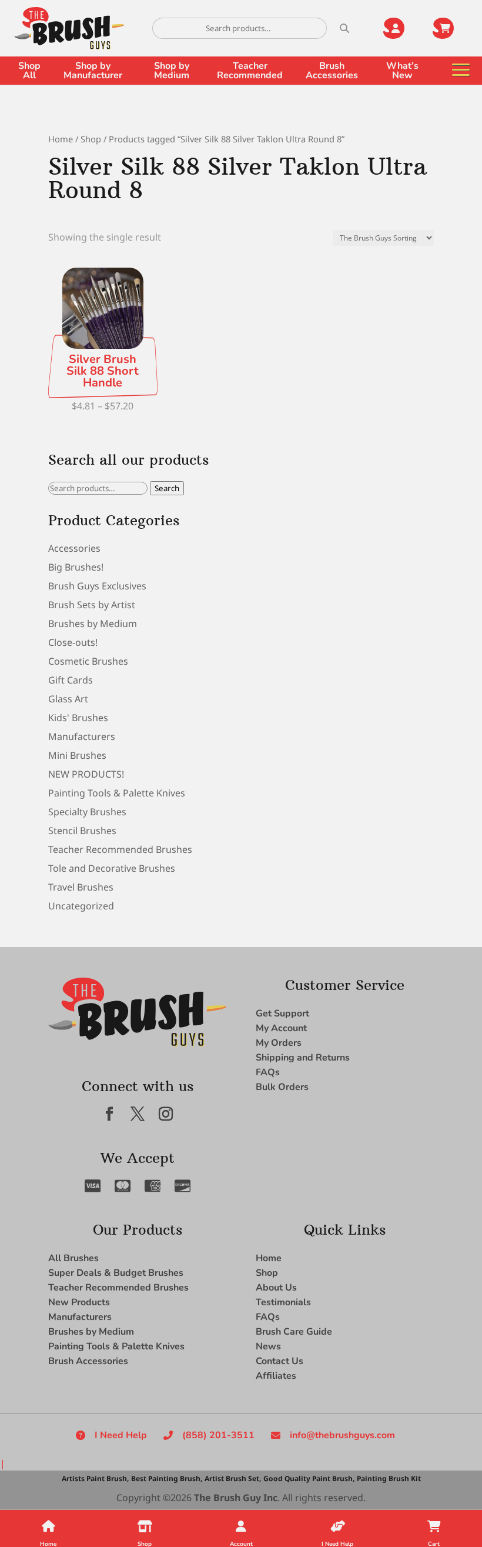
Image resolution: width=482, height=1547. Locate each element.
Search (167, 488)
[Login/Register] (401, 28)
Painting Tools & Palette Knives (116, 792)
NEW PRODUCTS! (86, 774)
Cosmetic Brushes (88, 661)
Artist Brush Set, (233, 1478)
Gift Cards (70, 680)
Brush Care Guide (294, 1331)
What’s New (402, 70)
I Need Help (121, 1435)
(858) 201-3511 (218, 1435)
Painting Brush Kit (389, 1478)
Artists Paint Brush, (95, 1478)
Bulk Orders (282, 1087)
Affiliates (276, 1375)
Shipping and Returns (303, 1057)
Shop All (29, 70)
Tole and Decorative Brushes (111, 868)
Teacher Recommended (250, 70)
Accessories (74, 548)
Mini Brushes (77, 755)
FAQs (268, 1072)
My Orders (279, 1042)
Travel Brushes (80, 887)
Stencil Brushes (82, 830)
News (268, 1346)
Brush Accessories (332, 70)
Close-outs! (73, 642)
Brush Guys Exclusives (97, 585)
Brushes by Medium (92, 623)
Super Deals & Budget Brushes (115, 1272)
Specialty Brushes (87, 811)
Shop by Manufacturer (92, 70)
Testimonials (283, 1302)
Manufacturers (81, 736)
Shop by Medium (171, 70)
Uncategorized (81, 905)
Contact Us (279, 1361)
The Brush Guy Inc (235, 1497)
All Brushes (73, 1258)
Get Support (282, 1013)
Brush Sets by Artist (91, 604)
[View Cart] (450, 28)
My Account (281, 1028)
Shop (91, 139)
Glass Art (68, 698)
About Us (276, 1287)
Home (60, 139)
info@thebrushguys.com (342, 1435)
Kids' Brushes (78, 717)
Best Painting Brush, (166, 1478)
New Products (79, 1302)
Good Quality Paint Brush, (308, 1478)
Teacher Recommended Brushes (120, 849)
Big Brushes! (75, 567)
